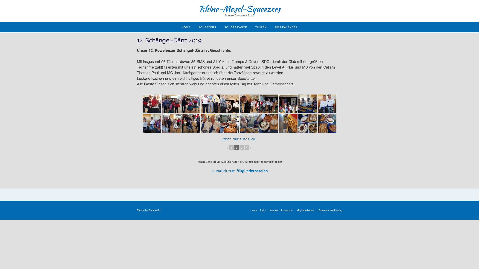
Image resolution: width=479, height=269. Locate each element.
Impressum (287, 210)
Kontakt (273, 210)
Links (263, 210)
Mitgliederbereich (252, 170)
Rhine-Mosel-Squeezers (239, 9)
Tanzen (261, 27)
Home (186, 27)
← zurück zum (224, 170)
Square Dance (235, 27)
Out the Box (155, 210)
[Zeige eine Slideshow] (239, 139)
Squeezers (207, 27)
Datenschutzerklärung (330, 210)
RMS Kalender (286, 27)
